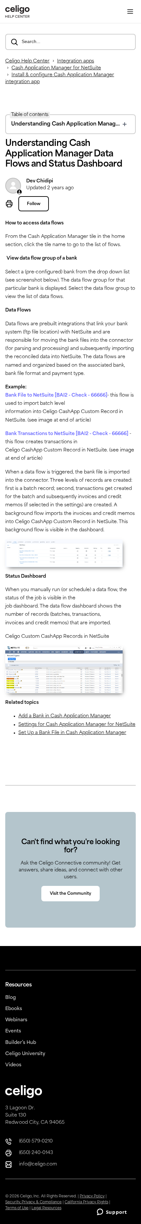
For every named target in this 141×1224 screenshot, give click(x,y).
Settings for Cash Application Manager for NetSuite (76, 724)
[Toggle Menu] (130, 12)
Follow (33, 204)
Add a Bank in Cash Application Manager (64, 716)
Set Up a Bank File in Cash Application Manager (72, 732)
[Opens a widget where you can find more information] (111, 1212)
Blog (10, 997)
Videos (13, 1065)
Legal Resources (46, 1208)
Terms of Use (17, 1208)
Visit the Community (70, 894)
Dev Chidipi (39, 181)
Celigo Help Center (27, 61)
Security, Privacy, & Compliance (33, 1202)
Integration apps (75, 61)
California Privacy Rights (86, 1202)
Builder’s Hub (20, 1042)
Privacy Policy (92, 1196)
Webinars (16, 1020)
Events (13, 1031)
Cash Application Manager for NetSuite (56, 68)
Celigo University (25, 1053)
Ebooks (13, 1008)
